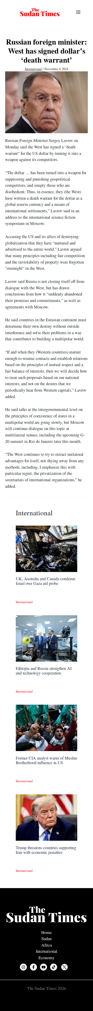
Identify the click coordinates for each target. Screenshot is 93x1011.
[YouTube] (43, 967)
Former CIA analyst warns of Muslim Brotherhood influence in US (46, 760)
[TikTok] (53, 967)
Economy (46, 958)
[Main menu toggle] (78, 12)
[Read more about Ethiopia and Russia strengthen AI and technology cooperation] (46, 638)
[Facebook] (33, 967)
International (33, 69)
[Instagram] (23, 967)
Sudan (46, 938)
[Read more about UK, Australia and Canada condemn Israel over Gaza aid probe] (46, 548)
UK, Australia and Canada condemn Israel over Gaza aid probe (45, 581)
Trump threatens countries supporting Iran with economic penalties (46, 850)
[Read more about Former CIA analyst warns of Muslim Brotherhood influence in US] (46, 727)
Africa (46, 945)
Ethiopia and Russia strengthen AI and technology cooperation (44, 670)
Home (46, 932)
